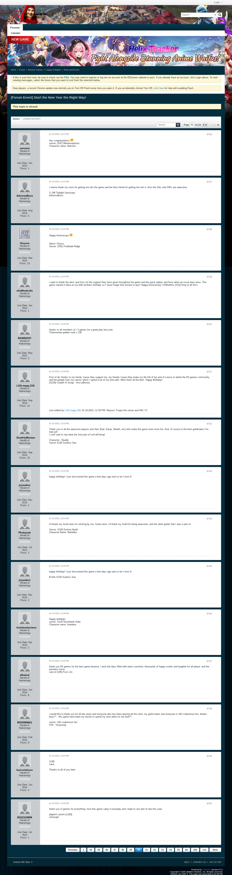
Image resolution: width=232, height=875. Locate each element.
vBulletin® (206, 869)
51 (146, 850)
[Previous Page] (203, 125)
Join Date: (22, 163)
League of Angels (53, 70)
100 (195, 850)
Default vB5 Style (22, 862)
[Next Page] (206, 125)
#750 (209, 803)
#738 (209, 229)
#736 (209, 134)
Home (13, 70)
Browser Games (35, 70)
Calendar (15, 33)
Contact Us (199, 862)
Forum (22, 70)
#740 (209, 324)
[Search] (219, 15)
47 (114, 850)
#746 (209, 613)
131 (204, 850)
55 (178, 850)
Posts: (23, 168)
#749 (209, 756)
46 (106, 850)
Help (186, 862)
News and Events (71, 70)
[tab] (16, 119)
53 (162, 850)
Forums (15, 27)
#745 (209, 566)
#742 (209, 424)
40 (91, 850)
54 (170, 850)
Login (217, 2)
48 (122, 850)
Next (215, 850)
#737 (209, 182)
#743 (209, 471)
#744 (209, 518)
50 (138, 850)
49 (130, 850)
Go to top (215, 862)
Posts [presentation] (16, 119)
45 (99, 850)
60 (186, 850)
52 (154, 850)
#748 (209, 708)
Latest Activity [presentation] (31, 119)
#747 (209, 661)
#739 (209, 277)
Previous (72, 850)
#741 (209, 372)
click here (159, 88)
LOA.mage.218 (72, 410)
